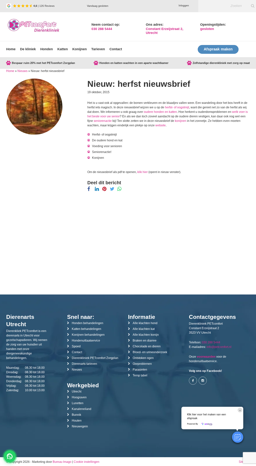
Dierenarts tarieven (84, 363)
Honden (46, 49)
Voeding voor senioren (107, 146)
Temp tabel (140, 375)
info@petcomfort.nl (219, 346)
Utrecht (76, 391)
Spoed (76, 346)
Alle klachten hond (145, 323)
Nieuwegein (80, 426)
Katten (62, 49)
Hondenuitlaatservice (86, 340)
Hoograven (79, 397)
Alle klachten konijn (146, 334)
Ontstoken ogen (143, 358)
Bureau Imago (62, 461)
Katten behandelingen (86, 328)
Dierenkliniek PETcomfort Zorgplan (95, 358)
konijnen (180, 120)
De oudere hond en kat (107, 140)
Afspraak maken (218, 49)
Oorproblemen (142, 363)
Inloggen (184, 5)
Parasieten (140, 369)
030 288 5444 (101, 29)
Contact (115, 49)
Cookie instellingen (86, 461)
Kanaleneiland (81, 409)
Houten (77, 420)
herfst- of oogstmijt (177, 107)
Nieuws (22, 71)
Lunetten (77, 403)
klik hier (142, 172)
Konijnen (79, 49)
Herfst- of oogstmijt (104, 134)
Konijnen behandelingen (88, 334)
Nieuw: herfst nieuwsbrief (138, 84)
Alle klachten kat (144, 328)
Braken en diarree (144, 340)
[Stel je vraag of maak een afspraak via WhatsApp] (10, 456)
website (160, 125)
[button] (237, 437)
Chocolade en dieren (147, 346)
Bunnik (76, 414)
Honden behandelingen (87, 323)
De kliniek (28, 49)
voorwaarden (206, 356)
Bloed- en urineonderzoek (150, 352)
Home (11, 49)
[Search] (253, 6)
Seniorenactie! (101, 152)
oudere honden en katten (160, 111)
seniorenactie (103, 120)
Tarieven (98, 49)
